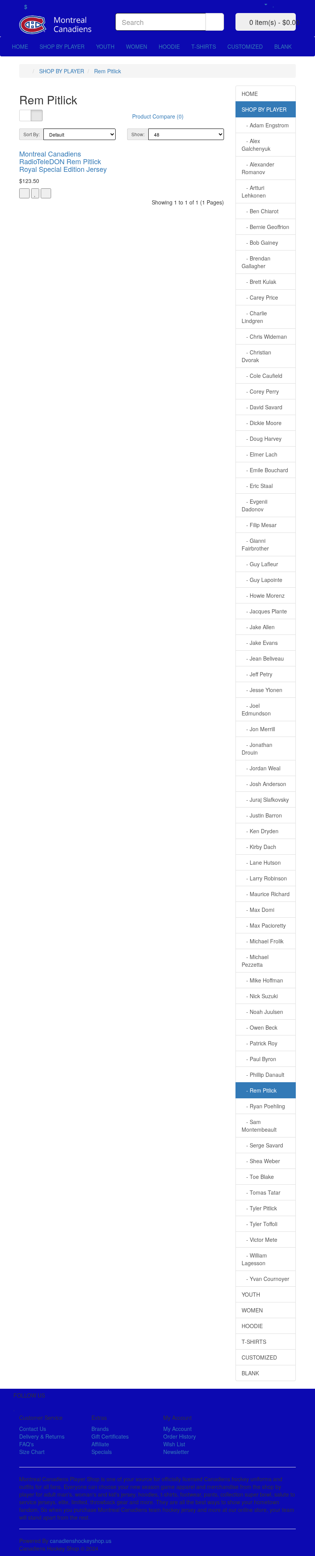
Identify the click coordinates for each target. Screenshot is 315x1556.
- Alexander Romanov (258, 168)
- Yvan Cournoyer (265, 1278)
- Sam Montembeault (259, 1125)
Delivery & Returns (42, 1436)
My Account (177, 1428)
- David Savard (262, 407)
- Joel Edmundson (256, 709)
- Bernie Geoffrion (265, 227)
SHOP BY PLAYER (62, 46)
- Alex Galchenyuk (256, 144)
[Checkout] (292, 4)
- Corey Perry (260, 391)
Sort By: (31, 134)
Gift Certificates (110, 1436)
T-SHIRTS (203, 46)
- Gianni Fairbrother (255, 544)
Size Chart (32, 1451)
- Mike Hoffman (262, 980)
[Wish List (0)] (274, 4)
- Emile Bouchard (265, 470)
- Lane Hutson (261, 862)
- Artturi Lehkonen (254, 191)
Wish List (174, 1444)
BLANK (283, 46)
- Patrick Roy (259, 1043)
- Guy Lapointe (262, 580)
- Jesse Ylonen (262, 690)
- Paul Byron (259, 1059)
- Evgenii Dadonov (254, 505)
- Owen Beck (259, 1027)
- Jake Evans (260, 642)
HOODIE (169, 46)
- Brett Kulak (259, 281)
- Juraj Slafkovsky (265, 799)
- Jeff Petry (257, 674)
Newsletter (176, 1451)
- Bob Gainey (260, 242)
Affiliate (100, 1444)
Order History (179, 1436)
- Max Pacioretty (264, 925)
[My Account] (262, 4)
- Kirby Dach (259, 847)
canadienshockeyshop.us (80, 1540)
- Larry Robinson (264, 878)
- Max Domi (258, 909)
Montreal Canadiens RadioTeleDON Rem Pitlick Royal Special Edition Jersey (63, 161)
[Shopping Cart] (282, 4)
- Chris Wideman (264, 336)
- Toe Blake (258, 1176)
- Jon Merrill (258, 729)
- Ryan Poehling (263, 1106)
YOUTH (105, 46)
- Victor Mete (259, 1239)
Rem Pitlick (107, 71)
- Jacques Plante (264, 611)
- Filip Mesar (259, 525)
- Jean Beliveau (263, 658)
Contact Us (32, 1428)
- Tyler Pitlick (259, 1208)
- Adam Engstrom (265, 125)
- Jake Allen (258, 627)
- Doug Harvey (262, 438)
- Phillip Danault (263, 1074)
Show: (137, 134)
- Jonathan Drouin (257, 748)
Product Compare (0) (158, 116)
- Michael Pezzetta (255, 960)
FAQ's (26, 1444)
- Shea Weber (261, 1161)
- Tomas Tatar (261, 1192)
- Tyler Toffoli (259, 1224)
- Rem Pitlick (259, 1090)
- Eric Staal (257, 486)
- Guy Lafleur (260, 564)
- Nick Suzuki (260, 996)
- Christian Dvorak (256, 356)
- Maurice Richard (266, 894)
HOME (20, 46)
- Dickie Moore (262, 423)
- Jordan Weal (261, 768)
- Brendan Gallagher (256, 262)
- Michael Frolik (263, 941)
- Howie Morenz (263, 595)
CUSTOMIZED (245, 46)
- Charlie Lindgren (254, 317)
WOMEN (136, 46)
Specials (101, 1451)
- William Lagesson (254, 1259)
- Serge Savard (262, 1145)
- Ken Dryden (260, 831)
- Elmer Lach (259, 454)
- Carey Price (260, 297)
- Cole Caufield (262, 375)
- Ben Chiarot (260, 211)
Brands (100, 1428)
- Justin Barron (262, 815)
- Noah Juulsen (262, 1011)
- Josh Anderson (264, 784)
